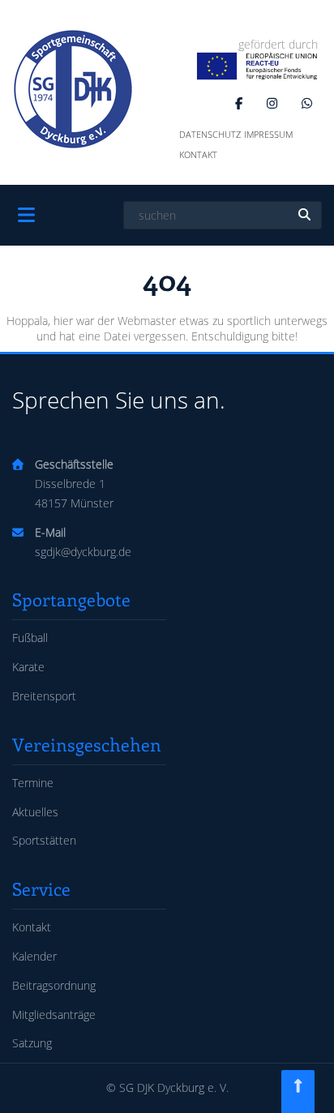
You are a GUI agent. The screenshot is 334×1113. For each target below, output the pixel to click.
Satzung (32, 1043)
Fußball (30, 637)
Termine (33, 782)
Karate (28, 666)
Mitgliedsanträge (54, 1014)
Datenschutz (210, 134)
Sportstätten (44, 840)
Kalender (34, 956)
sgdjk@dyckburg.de (83, 551)
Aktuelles (35, 812)
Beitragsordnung (54, 985)
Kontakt (198, 154)
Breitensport (44, 696)
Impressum (268, 134)
